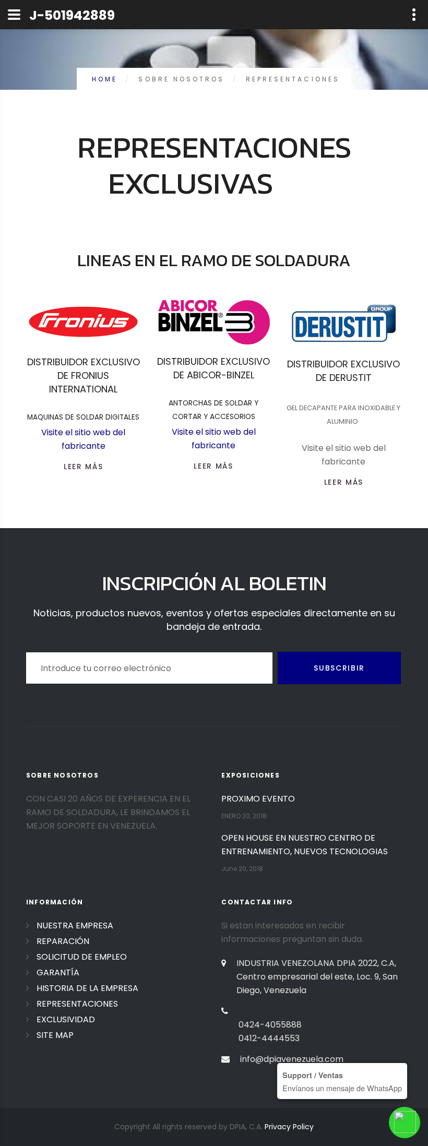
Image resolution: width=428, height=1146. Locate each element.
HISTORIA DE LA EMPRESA (87, 988)
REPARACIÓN (63, 941)
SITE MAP (55, 1035)
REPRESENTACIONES (77, 1004)
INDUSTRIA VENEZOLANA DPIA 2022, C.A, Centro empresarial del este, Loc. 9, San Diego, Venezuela (317, 976)
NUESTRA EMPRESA (75, 926)
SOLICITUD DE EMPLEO (82, 957)
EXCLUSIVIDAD (66, 1019)
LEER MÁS (83, 466)
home (104, 79)
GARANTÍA (58, 972)
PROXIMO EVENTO (258, 799)
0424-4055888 (270, 1025)
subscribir (339, 668)
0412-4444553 (269, 1038)
